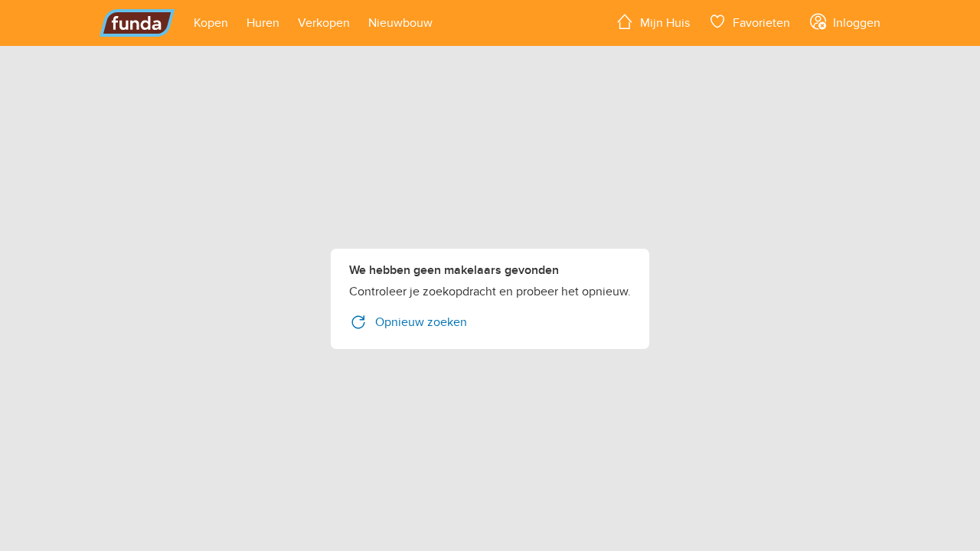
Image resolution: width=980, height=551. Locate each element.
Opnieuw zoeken (421, 322)
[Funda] (137, 23)
